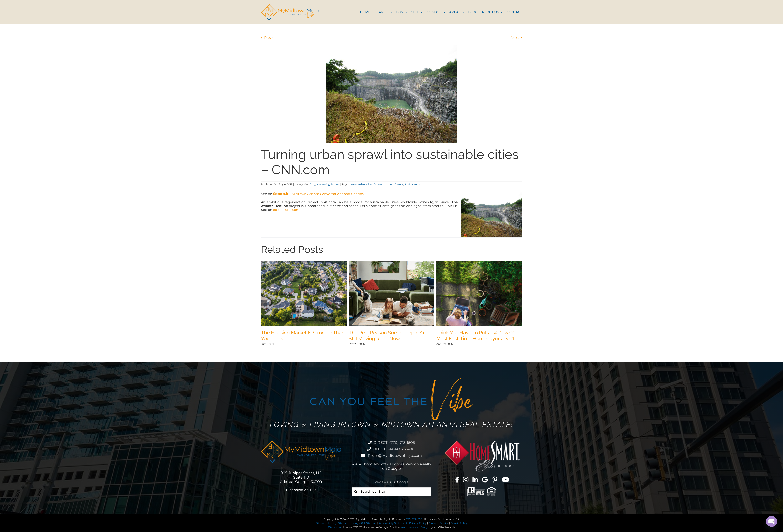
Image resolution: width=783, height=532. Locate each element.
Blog (312, 184)
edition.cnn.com (286, 210)
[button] (264, 303)
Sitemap (321, 523)
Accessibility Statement (392, 523)
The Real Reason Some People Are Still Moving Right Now (388, 335)
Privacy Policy (418, 523)
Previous (271, 38)
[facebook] (457, 480)
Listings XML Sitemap (363, 523)
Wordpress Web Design (415, 527)
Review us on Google (391, 482)
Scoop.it (281, 194)
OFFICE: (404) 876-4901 (394, 449)
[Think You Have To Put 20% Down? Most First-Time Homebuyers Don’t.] (479, 263)
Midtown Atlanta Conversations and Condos (328, 194)
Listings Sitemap (338, 523)
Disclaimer (334, 527)
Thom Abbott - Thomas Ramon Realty (396, 464)
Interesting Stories (327, 184)
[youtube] (505, 480)
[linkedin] (475, 480)
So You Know (412, 184)
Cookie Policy (459, 523)
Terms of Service (439, 523)
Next (515, 38)
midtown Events (393, 184)
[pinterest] (495, 480)
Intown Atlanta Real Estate (365, 184)
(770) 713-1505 (413, 519)
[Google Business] (485, 480)
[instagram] (465, 480)
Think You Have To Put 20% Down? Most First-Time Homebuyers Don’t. (476, 335)
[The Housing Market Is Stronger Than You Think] (304, 263)
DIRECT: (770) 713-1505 (394, 442)
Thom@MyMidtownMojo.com (394, 455)
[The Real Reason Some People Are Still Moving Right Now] (391, 263)
